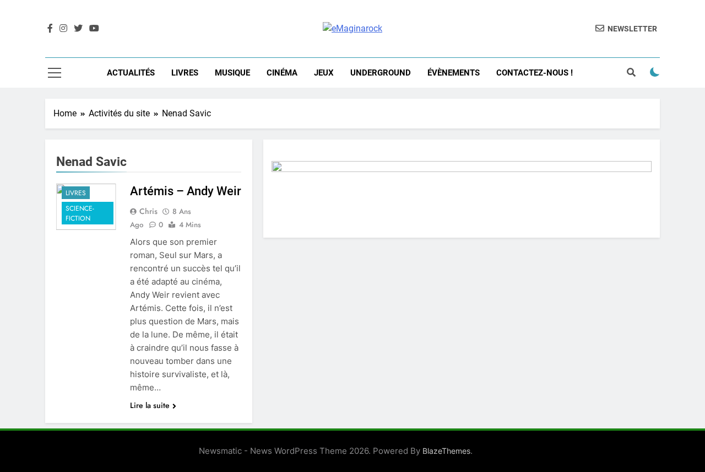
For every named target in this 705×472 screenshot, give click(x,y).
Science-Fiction (80, 213)
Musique (232, 73)
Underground (380, 73)
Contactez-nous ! (534, 73)
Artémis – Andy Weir (185, 191)
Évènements (453, 73)
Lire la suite (150, 405)
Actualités (131, 73)
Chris (148, 211)
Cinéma (282, 73)
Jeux (324, 73)
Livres (184, 73)
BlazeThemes (446, 450)
